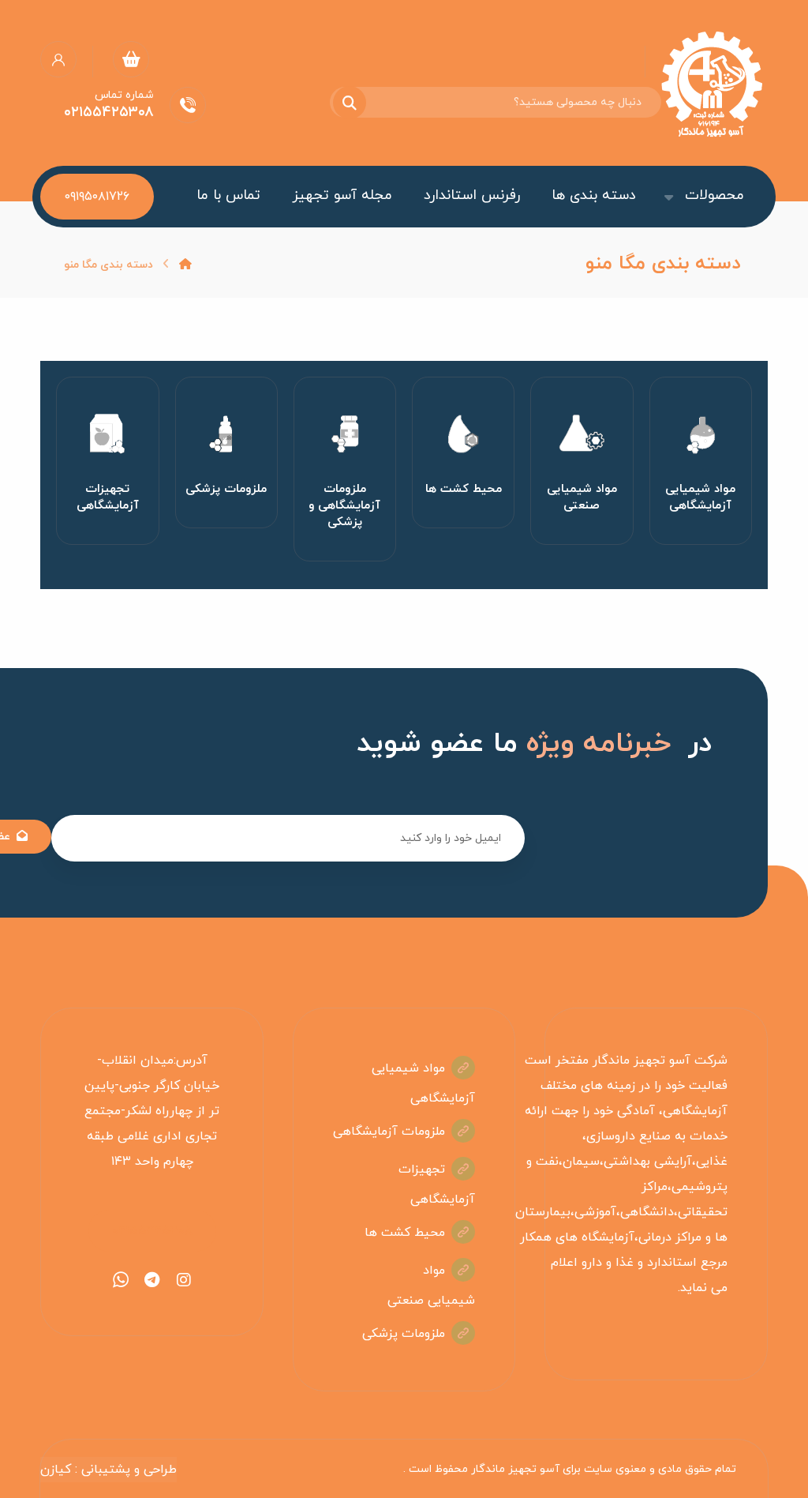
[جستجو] (359, 102)
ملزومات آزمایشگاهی (389, 1131)
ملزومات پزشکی (403, 1333)
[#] (184, 1280)
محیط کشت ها (405, 1232)
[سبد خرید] (131, 58)
